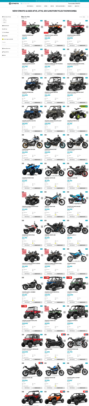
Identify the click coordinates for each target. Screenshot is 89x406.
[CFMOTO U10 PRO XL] (77, 312)
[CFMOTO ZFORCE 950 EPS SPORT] (32, 398)
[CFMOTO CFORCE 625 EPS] (32, 55)
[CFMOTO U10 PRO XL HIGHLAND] (32, 341)
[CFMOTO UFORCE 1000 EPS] (32, 112)
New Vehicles (30, 6)
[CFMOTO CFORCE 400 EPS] (55, 27)
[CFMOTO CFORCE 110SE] (32, 169)
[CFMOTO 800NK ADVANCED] (77, 141)
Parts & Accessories (60, 6)
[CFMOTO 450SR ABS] (77, 169)
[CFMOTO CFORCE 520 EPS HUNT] (32, 198)
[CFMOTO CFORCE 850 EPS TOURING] (32, 255)
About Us (77, 6)
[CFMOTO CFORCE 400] (32, 27)
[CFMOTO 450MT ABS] (55, 198)
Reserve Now (37, 45)
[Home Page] (14, 3)
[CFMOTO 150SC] (55, 341)
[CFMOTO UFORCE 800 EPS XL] (55, 283)
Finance (69, 6)
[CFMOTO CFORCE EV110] (77, 112)
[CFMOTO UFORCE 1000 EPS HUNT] (55, 112)
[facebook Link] (76, 1)
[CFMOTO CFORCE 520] (55, 312)
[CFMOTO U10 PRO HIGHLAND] (32, 312)
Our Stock (38, 6)
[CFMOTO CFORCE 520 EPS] (77, 27)
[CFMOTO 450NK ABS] (55, 169)
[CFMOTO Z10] (55, 398)
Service (52, 6)
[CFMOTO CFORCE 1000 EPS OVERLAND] (77, 55)
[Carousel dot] (28, 175)
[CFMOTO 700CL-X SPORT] (77, 369)
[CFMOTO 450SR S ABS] (55, 226)
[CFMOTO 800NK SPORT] (55, 141)
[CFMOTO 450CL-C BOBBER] (32, 283)
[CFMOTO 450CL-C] (77, 226)
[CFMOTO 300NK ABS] (55, 369)
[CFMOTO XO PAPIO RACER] (77, 198)
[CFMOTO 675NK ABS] (32, 369)
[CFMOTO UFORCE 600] (32, 84)
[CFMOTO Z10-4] (77, 398)
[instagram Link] (79, 1)
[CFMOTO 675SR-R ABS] (77, 341)
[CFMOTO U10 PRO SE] (77, 283)
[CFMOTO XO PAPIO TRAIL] (32, 226)
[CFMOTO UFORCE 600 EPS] (55, 84)
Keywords (3, 42)
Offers (45, 6)
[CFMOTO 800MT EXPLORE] (32, 141)
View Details (27, 45)
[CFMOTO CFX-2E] (77, 255)
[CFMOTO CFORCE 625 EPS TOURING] (55, 55)
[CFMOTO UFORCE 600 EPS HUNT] (77, 84)
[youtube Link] (78, 1)
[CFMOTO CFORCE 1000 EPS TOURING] (55, 255)
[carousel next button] (42, 27)
